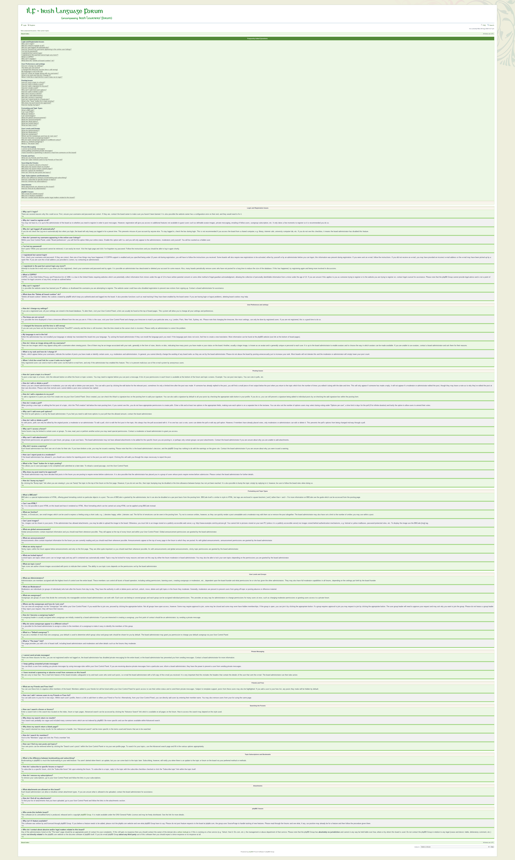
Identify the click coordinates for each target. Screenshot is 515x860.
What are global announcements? (33, 118)
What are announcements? (31, 119)
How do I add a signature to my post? (34, 86)
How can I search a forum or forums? (34, 165)
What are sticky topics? (29, 121)
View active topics (43, 31)
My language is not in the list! (32, 71)
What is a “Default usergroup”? (32, 142)
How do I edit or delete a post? (32, 84)
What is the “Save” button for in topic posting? (37, 101)
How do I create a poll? (29, 88)
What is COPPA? (27, 57)
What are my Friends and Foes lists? (34, 158)
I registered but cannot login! (31, 53)
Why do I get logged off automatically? (35, 47)
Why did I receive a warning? (32, 97)
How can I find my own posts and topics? (36, 172)
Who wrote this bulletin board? (32, 194)
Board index (25, 33)
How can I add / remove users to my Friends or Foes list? (41, 160)
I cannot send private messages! (33, 149)
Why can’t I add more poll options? (34, 90)
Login (24, 25)
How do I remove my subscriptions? (34, 181)
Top (22, 216)
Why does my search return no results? (35, 167)
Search (491, 25)
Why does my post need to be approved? (36, 103)
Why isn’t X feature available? (32, 196)
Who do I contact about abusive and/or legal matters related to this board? (48, 197)
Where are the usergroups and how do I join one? (39, 136)
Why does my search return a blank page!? (37, 169)
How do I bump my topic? (30, 105)
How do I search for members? (32, 170)
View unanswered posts (28, 31)
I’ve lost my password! (29, 51)
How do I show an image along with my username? (40, 73)
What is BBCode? (27, 110)
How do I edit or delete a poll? (32, 92)
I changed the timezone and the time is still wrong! (39, 70)
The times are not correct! (30, 68)
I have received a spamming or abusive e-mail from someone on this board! (48, 153)
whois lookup (183, 832)
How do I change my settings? (32, 66)
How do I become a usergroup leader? (35, 138)
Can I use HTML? (27, 112)
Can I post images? (28, 116)
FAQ (484, 25)
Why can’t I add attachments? (32, 95)
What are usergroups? (29, 134)
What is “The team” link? (30, 144)
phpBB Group (86, 815)
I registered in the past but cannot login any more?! (39, 55)
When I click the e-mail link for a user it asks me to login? (41, 77)
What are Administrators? (30, 130)
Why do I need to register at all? (32, 46)
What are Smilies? (28, 114)
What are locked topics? (30, 123)
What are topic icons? (29, 125)
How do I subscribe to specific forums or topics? (38, 179)
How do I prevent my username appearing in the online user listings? (46, 49)
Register (32, 25)
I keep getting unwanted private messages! (37, 151)
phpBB (251, 851)
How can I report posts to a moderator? (35, 99)
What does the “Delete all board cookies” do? (37, 61)
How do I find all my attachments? (33, 188)
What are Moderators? (29, 132)
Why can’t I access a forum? (31, 94)
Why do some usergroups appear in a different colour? (41, 140)
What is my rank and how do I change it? (36, 75)
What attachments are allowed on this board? (37, 187)
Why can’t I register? (28, 59)
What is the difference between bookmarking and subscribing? (44, 178)
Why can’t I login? (27, 44)
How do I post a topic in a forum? (33, 82)
